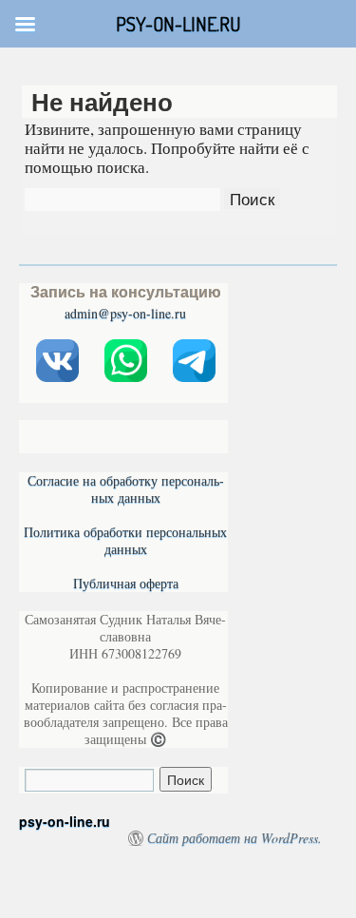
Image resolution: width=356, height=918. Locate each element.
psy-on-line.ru (64, 821)
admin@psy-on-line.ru (125, 313)
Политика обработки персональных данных (125, 540)
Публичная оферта (125, 583)
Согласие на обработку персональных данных (126, 489)
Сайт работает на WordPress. (234, 838)
